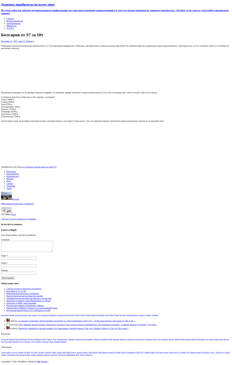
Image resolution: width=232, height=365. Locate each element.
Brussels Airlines (82, 352)
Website (4, 270)
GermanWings (131, 352)
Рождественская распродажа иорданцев (24, 296)
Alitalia (54, 352)
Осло (107, 315)
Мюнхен (94, 315)
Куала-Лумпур (69, 315)
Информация (70, 355)
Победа (82, 355)
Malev (153, 352)
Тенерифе (10, 186)
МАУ (77, 355)
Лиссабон (149, 339)
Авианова (39, 355)
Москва (9, 179)
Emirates (104, 352)
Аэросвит (46, 355)
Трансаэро (89, 355)
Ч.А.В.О (10, 28)
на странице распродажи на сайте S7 (39, 167)
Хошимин (155, 315)
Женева (97, 339)
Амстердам (5, 315)
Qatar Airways (173, 352)
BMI (64, 352)
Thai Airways (219, 352)
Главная (10, 18)
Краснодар (131, 339)
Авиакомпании (13, 23)
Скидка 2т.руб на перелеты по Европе (23, 289)
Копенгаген (123, 339)
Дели (39, 315)
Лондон (77, 315)
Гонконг (34, 315)
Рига (120, 315)
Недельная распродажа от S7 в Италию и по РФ (28, 310)
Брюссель (31, 339)
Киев (111, 339)
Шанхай (63, 342)
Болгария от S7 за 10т (16, 291)
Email (4, 263)
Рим (124, 315)
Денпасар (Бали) (62, 339)
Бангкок (12, 315)
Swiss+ (212, 352)
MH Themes (42, 361)
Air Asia (14, 352)
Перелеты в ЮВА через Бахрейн (21, 303)
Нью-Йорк (101, 315)
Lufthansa (147, 352)
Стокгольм (45, 342)
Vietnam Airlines (25, 355)
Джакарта (44, 315)
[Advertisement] (116, 70)
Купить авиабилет (14, 21)
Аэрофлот (53, 355)
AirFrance (41, 352)
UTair (17, 355)
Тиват (9, 188)
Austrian (59, 352)
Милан (82, 315)
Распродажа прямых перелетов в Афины (25, 305)
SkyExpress (206, 352)
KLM (138, 352)
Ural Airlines (11, 355)
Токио (51, 342)
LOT (142, 352)
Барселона (11, 171)
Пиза (8, 181)
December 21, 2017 (9, 41)
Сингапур (141, 315)
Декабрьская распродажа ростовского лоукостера (28, 298)
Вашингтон (38, 339)
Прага (221, 339)
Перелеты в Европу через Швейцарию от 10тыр (28, 301)
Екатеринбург (12, 174)
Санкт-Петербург (132, 315)
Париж (111, 315)
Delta (99, 352)
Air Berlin (27, 352)
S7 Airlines (27, 41)
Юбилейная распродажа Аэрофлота (22, 293)
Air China (34, 352)
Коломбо (61, 315)
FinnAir (123, 352)
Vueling (33, 355)
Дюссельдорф (79, 339)
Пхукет (226, 339)
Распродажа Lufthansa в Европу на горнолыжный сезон (31, 308)
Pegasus (165, 352)
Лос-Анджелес (163, 339)
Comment (5, 240)
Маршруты (11, 26)
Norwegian (159, 352)
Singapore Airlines (195, 352)
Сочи (33, 342)
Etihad (118, 352)
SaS (187, 352)
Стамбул (148, 315)
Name (4, 256)
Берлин (25, 315)
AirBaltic (20, 352)
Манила (177, 339)
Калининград (12, 176)
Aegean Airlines (6, 352)
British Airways (71, 352)
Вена (29, 315)
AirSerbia (48, 352)
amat (20, 41)
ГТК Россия (62, 355)
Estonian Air (112, 352)
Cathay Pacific (92, 352)
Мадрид (171, 339)
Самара (9, 183)
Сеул (21, 342)
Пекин (116, 315)
